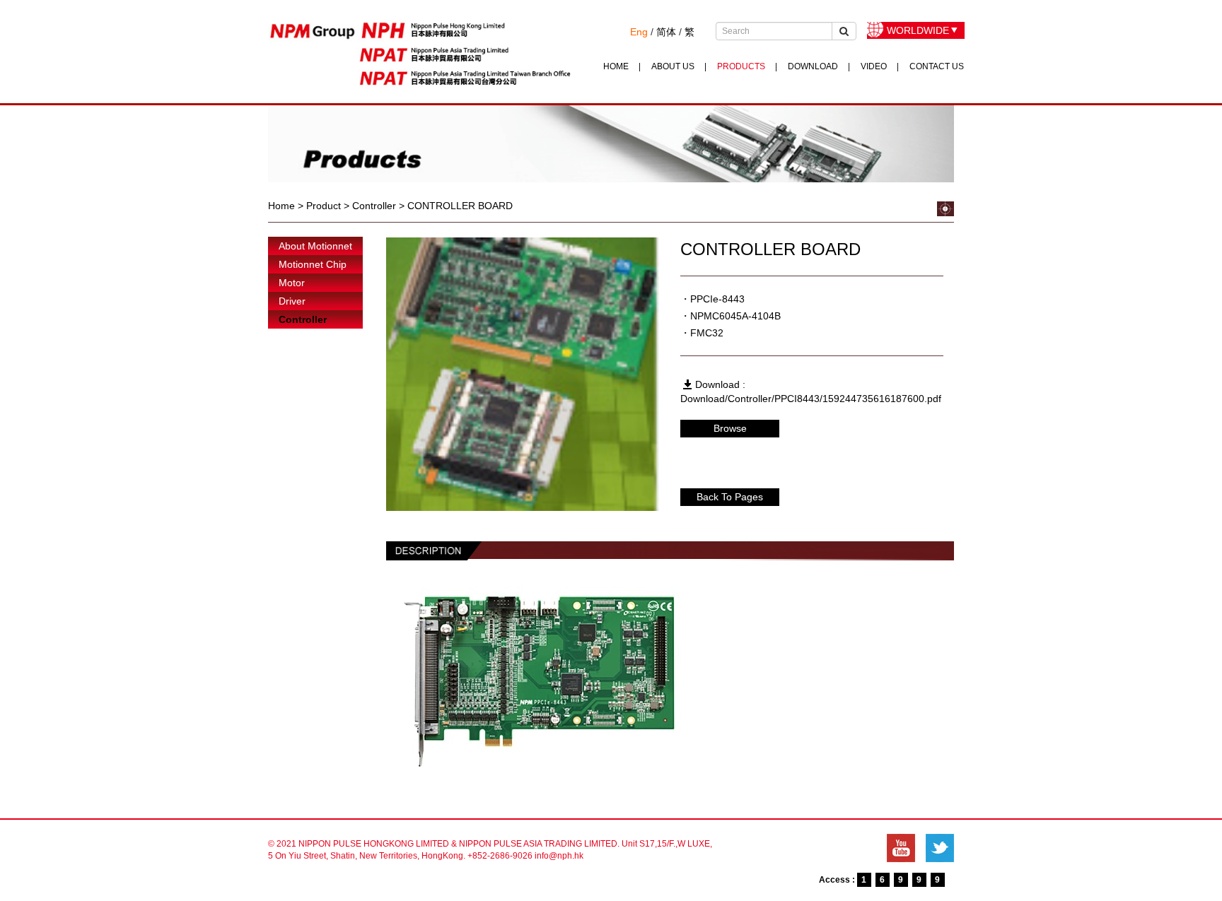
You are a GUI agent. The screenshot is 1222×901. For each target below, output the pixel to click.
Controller (303, 319)
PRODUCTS (741, 66)
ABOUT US (672, 66)
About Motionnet (315, 246)
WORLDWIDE (918, 30)
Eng (639, 31)
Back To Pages (730, 496)
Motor (292, 282)
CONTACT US (936, 66)
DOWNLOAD (813, 66)
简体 (666, 31)
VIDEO (874, 66)
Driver (292, 301)
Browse (730, 428)
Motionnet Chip (313, 264)
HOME (616, 66)
